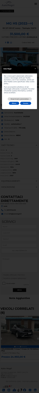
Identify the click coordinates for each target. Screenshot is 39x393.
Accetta (25, 103)
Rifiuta (14, 103)
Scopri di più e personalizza (20, 99)
